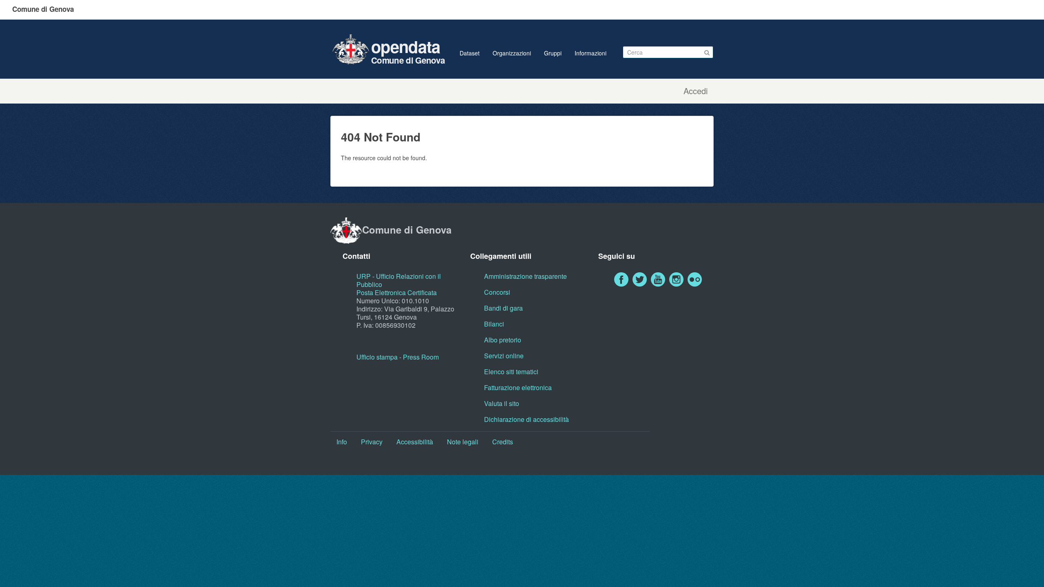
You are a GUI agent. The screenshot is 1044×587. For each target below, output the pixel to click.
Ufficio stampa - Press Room (397, 357)
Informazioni (590, 53)
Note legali (462, 441)
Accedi (695, 91)
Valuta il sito (501, 403)
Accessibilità (414, 441)
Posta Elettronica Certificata (396, 292)
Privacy (372, 441)
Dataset (470, 53)
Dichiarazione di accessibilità (526, 419)
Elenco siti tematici (511, 371)
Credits (502, 441)
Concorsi (497, 292)
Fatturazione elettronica (518, 387)
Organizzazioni (512, 53)
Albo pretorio (502, 339)
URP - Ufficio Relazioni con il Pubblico (398, 280)
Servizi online (504, 355)
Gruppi (553, 53)
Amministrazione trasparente (525, 276)
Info (341, 441)
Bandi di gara (503, 308)
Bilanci (494, 324)
